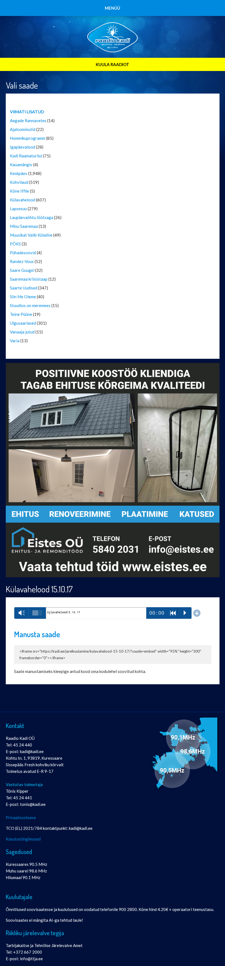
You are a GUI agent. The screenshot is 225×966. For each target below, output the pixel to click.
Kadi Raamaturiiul (26, 155)
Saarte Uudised (23, 287)
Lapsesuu (18, 208)
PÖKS (15, 243)
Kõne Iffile (19, 190)
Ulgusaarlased (23, 323)
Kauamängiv (21, 164)
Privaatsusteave (21, 817)
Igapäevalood (22, 146)
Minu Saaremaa (24, 226)
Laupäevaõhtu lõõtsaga (31, 217)
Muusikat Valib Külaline (31, 234)
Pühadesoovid (23, 252)
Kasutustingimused (23, 838)
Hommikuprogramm (27, 138)
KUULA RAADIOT (112, 64)
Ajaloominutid (22, 129)
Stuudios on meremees (30, 305)
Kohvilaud (19, 182)
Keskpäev (18, 173)
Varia (14, 340)
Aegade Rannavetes (28, 120)
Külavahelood (22, 199)
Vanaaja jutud (22, 331)
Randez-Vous (22, 261)
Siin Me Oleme (23, 296)
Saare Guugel (22, 270)
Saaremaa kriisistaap (28, 279)
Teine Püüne (21, 314)
